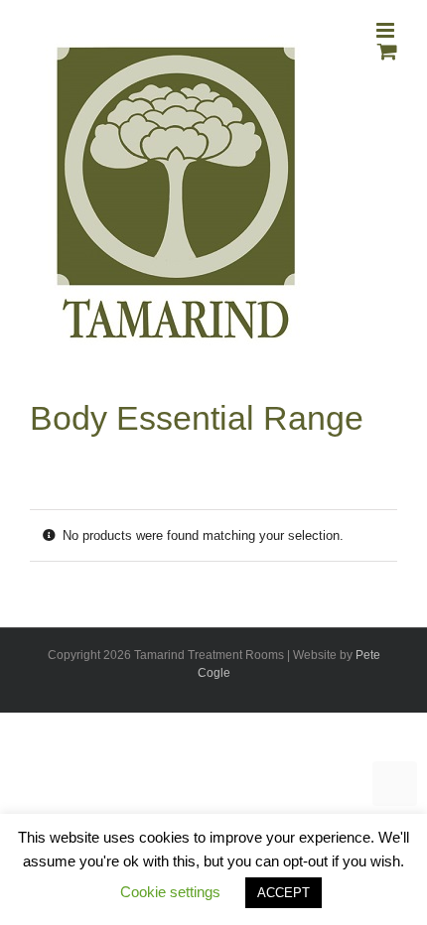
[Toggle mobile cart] (387, 51)
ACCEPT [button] (283, 892)
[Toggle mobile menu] (386, 30)
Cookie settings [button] (170, 891)
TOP (394, 783)
